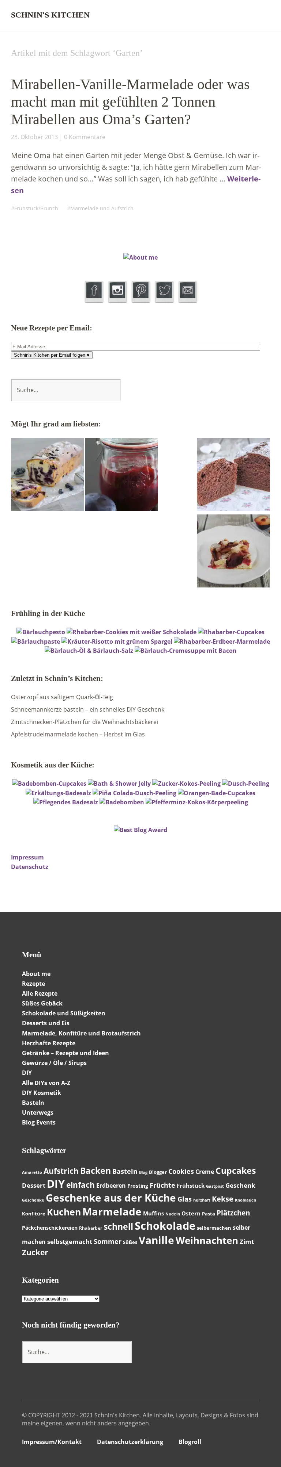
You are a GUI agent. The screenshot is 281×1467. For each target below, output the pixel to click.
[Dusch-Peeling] (245, 784)
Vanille (156, 1240)
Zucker (35, 1252)
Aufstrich (61, 1171)
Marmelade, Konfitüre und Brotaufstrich (81, 1033)
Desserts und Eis (46, 1023)
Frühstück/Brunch (36, 208)
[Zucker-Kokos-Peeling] (186, 784)
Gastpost (215, 1186)
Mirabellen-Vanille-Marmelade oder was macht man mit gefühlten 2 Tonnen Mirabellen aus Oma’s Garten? (130, 101)
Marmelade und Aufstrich (102, 208)
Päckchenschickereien (50, 1227)
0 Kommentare (84, 137)
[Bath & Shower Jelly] (119, 784)
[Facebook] (94, 300)
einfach (80, 1184)
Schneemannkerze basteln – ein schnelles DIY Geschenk (87, 709)
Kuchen (64, 1212)
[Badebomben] (122, 802)
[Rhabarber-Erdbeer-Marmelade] (222, 641)
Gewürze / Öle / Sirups (54, 1063)
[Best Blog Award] (140, 830)
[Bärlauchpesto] (40, 632)
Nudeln (172, 1214)
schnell (118, 1226)
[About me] (140, 257)
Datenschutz (29, 867)
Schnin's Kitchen (50, 14)
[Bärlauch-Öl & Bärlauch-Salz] (89, 651)
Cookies (181, 1171)
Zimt (247, 1241)
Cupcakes (236, 1170)
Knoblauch (245, 1200)
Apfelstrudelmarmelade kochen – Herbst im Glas (78, 734)
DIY (56, 1183)
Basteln (33, 1103)
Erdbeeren (111, 1185)
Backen (95, 1170)
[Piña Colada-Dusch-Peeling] (134, 793)
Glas (184, 1199)
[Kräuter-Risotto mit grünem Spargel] (116, 641)
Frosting (137, 1185)
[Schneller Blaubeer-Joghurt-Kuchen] (47, 475)
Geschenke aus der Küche (111, 1197)
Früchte (162, 1185)
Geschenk (240, 1185)
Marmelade (112, 1211)
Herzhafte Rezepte (48, 1043)
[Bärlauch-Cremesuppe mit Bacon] (186, 651)
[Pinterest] (141, 300)
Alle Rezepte (39, 993)
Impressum (27, 857)
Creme (204, 1172)
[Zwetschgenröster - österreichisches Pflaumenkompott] (121, 475)
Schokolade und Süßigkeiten (63, 1013)
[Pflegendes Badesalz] (65, 802)
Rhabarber (90, 1228)
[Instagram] (117, 300)
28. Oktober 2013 (34, 137)
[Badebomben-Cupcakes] (49, 784)
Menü (264, 15)
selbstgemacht (69, 1241)
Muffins (153, 1213)
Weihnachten (207, 1240)
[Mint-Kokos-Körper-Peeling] (197, 802)
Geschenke (33, 1200)
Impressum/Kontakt (52, 1442)
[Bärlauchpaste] (35, 641)
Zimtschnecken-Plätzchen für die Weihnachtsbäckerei (84, 722)
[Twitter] (164, 300)
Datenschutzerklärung (130, 1442)
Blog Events (39, 1122)
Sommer (107, 1241)
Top (251, 1442)
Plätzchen (233, 1213)
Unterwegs (37, 1112)
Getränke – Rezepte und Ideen (65, 1053)
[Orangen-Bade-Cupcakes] (216, 793)
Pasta (208, 1214)
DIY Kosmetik (41, 1093)
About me (36, 974)
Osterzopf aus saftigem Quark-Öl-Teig (62, 697)
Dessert (33, 1185)
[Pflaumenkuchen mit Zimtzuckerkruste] (233, 551)
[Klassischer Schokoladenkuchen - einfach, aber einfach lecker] (233, 475)
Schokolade (165, 1225)
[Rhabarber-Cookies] (131, 632)
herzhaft (201, 1200)
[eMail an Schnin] (187, 300)
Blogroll (190, 1442)
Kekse (222, 1199)
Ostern (191, 1213)
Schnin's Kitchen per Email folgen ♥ (52, 355)
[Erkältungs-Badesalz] (58, 793)
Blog (143, 1172)
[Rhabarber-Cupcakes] (231, 632)
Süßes (130, 1242)
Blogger (158, 1172)
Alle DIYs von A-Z (46, 1083)
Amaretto (32, 1172)
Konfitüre (33, 1213)
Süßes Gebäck (42, 1003)
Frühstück (191, 1185)
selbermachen (214, 1228)
